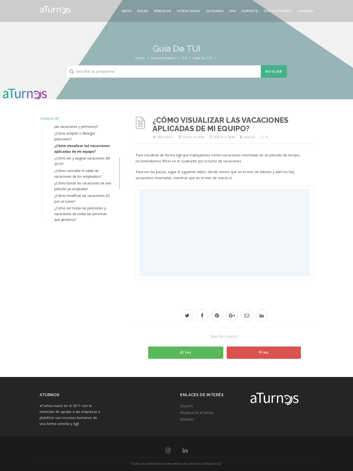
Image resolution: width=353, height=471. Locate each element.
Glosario (215, 11)
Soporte (250, 11)
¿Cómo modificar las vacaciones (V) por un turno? (82, 198)
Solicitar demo (278, 11)
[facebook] (202, 316)
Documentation (163, 58)
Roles (143, 11)
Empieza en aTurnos (196, 412)
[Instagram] (168, 451)
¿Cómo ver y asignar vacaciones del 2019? (82, 161)
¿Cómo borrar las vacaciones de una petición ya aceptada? (82, 186)
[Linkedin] (185, 451)
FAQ (232, 11)
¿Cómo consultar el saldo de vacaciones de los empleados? (78, 173)
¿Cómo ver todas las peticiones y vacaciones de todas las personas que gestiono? (80, 214)
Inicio (127, 11)
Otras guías (189, 11)
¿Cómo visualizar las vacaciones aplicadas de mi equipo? (82, 148)
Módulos (162, 11)
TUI (184, 58)
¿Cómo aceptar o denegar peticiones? (74, 136)
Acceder (305, 11)
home (140, 58)
